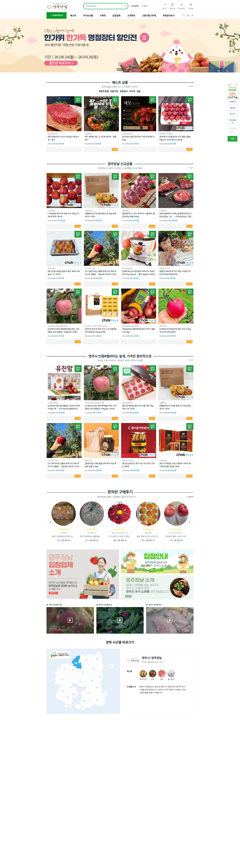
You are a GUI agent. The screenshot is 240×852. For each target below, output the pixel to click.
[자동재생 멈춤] (120, 64)
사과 (145, 6)
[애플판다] (88, 211)
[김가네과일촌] (127, 268)
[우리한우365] (127, 134)
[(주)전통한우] (52, 134)
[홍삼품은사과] (164, 268)
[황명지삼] (88, 461)
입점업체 (116, 15)
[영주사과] (163, 326)
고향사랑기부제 (149, 15)
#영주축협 (104, 91)
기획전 (103, 15)
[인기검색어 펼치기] (156, 6)
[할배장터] (125, 211)
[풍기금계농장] (127, 403)
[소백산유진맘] (53, 403)
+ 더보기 (191, 86)
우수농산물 (88, 15)
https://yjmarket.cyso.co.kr (153, 662)
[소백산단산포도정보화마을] (57, 326)
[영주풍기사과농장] (166, 134)
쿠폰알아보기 (169, 15)
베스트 (73, 15)
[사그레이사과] (90, 268)
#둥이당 (114, 91)
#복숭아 (123, 91)
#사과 (132, 91)
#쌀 (138, 91)
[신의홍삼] (163, 461)
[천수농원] (51, 268)
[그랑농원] (51, 211)
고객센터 (131, 15)
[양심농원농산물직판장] (130, 326)
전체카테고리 (57, 15)
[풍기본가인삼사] (128, 461)
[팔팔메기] (88, 134)
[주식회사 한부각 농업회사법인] (96, 326)
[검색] (125, 6)
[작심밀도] (163, 211)
